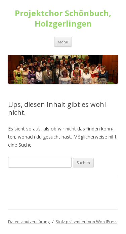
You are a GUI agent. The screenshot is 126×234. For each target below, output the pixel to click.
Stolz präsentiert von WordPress (86, 222)
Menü (63, 41)
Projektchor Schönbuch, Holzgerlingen (63, 18)
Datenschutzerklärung (29, 222)
